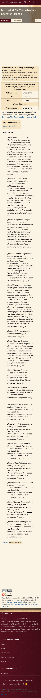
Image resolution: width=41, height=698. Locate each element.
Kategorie (5, 542)
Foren (3, 648)
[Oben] (23, 684)
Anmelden (4, 673)
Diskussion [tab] (16, 20)
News (3, 644)
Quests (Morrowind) (15, 542)
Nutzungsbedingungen (17, 680)
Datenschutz (15, 604)
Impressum (5, 606)
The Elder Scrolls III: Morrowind (23, 117)
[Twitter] (6, 694)
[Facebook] (2, 694)
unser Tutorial (11, 80)
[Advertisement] (20, 44)
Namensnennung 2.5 (14, 602)
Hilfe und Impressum (9, 684)
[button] (3, 2)
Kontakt (3, 661)
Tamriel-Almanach (7, 657)
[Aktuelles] (33, 2)
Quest (4, 117)
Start (19, 684)
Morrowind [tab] (5, 20)
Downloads (5, 653)
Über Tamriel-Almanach (29, 604)
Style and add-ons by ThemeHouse (24, 692)
